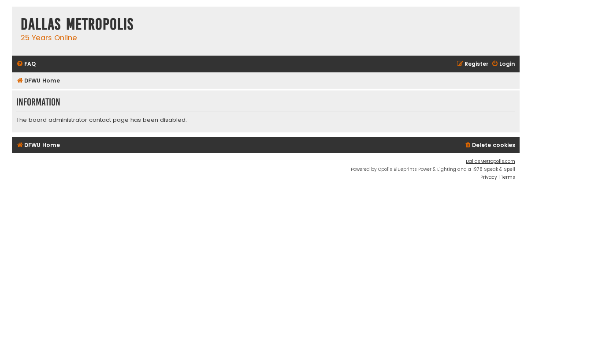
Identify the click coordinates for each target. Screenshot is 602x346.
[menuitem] (26, 64)
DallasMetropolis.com (490, 161)
